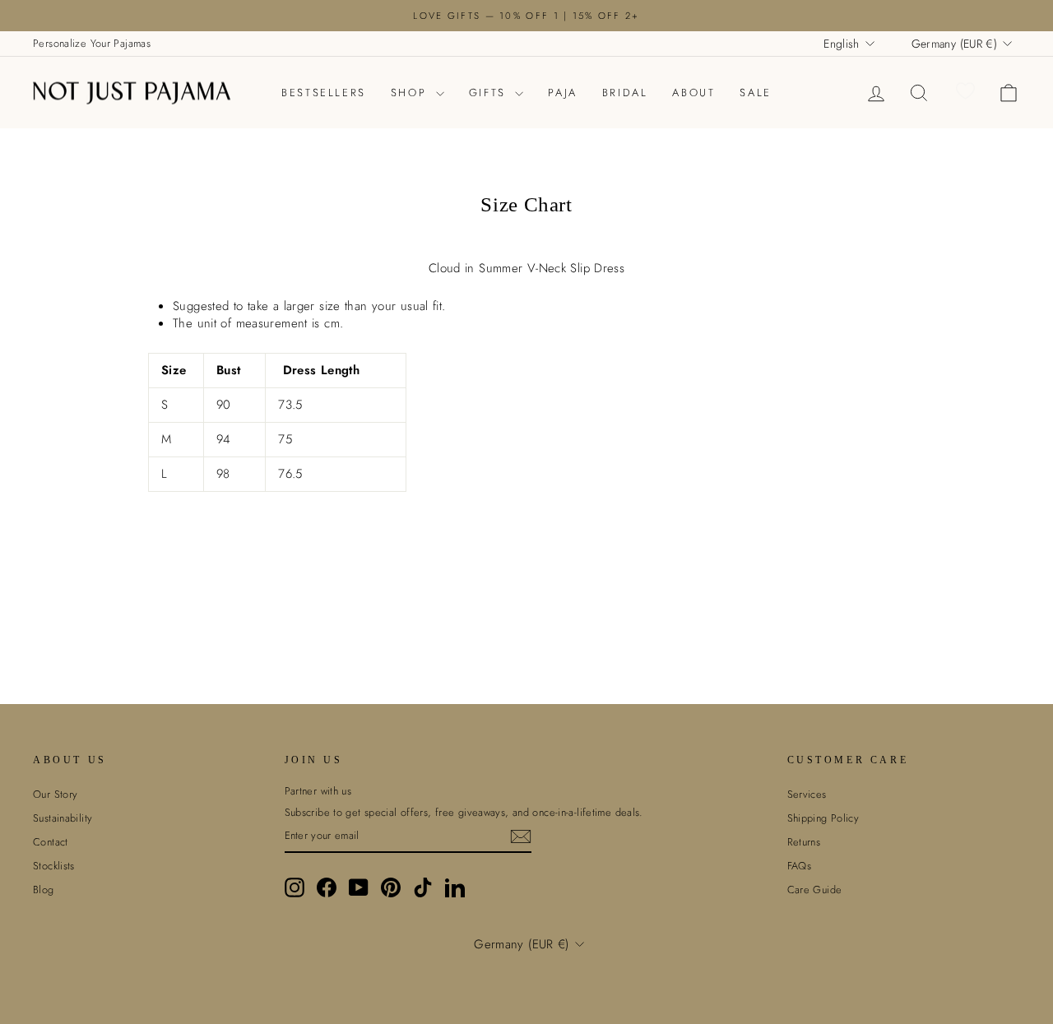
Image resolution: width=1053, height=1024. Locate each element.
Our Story (55, 794)
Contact (50, 842)
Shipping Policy (823, 818)
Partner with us (318, 791)
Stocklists (54, 865)
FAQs (799, 865)
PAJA (562, 92)
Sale (755, 92)
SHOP (411, 92)
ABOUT (693, 92)
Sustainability (62, 818)
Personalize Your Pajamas (92, 43)
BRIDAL (625, 92)
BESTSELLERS (323, 92)
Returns (804, 842)
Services (807, 794)
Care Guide (814, 889)
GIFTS (490, 92)
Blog (43, 889)
